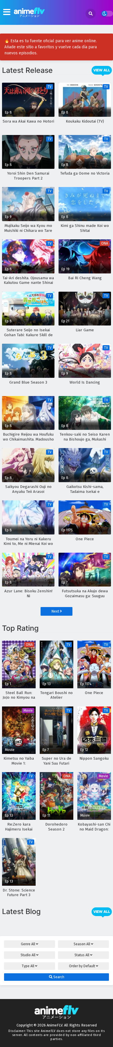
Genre (28, 944)
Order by (82, 966)
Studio (28, 955)
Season (82, 944)
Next (55, 611)
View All (101, 70)
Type (28, 966)
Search (58, 977)
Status (81, 955)
